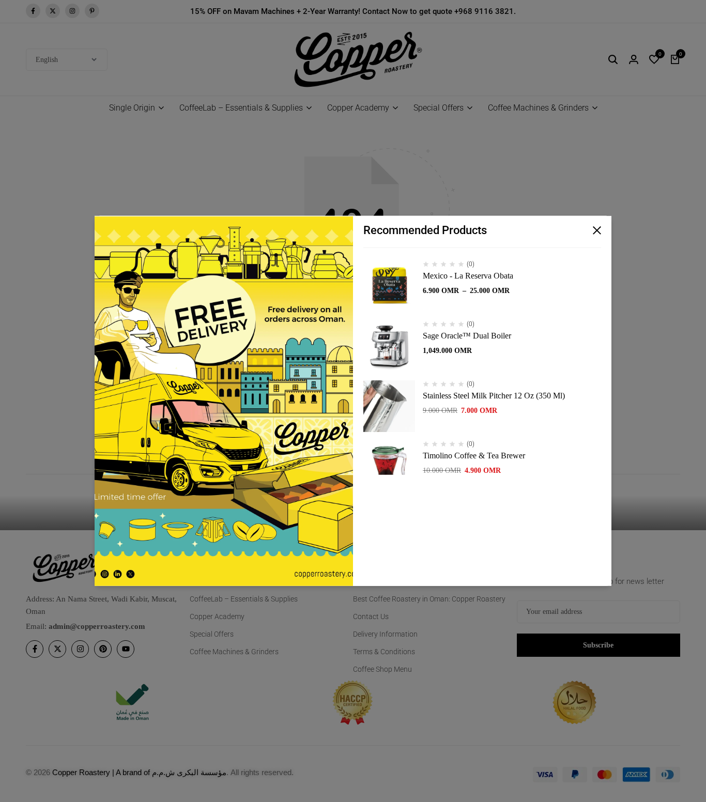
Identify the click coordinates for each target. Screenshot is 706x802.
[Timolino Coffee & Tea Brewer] (389, 466)
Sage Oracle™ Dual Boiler (467, 335)
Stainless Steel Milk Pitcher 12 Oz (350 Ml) (494, 395)
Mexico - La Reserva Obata (468, 275)
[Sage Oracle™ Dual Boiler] (389, 346)
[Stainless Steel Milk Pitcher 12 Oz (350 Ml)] (389, 406)
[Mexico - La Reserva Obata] (389, 286)
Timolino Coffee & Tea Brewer (474, 455)
